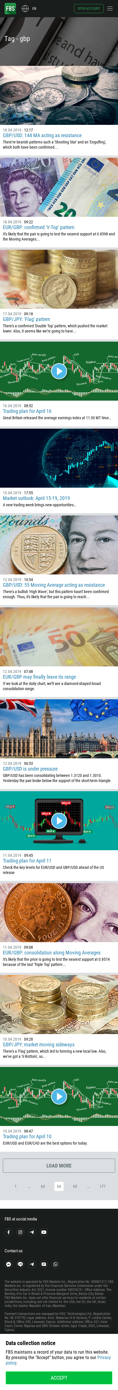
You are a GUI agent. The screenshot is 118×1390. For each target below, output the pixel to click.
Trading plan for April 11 (27, 861)
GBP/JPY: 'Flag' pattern (26, 319)
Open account (89, 9)
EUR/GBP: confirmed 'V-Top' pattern (38, 227)
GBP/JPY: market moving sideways (38, 1044)
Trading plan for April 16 (27, 411)
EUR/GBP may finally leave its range (39, 677)
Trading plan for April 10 (27, 1136)
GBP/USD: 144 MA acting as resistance (42, 135)
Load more (59, 1166)
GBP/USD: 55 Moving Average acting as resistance (54, 585)
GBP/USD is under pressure (30, 769)
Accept (59, 1378)
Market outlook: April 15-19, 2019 (36, 498)
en (34, 9)
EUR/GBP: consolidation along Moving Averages (52, 953)
